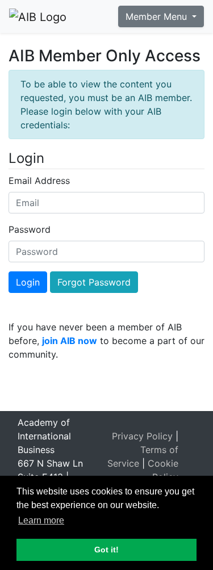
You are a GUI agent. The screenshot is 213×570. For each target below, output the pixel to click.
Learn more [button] (41, 520)
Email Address (39, 180)
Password (30, 229)
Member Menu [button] (158, 16)
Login (28, 282)
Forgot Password (94, 282)
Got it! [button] (106, 549)
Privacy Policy (142, 436)
